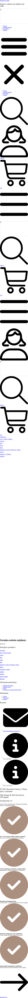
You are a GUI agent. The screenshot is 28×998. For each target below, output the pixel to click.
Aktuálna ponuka (7, 27)
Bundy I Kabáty (4, 676)
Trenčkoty (3, 437)
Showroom (6, 28)
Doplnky (2, 674)
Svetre (2, 441)
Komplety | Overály (5, 454)
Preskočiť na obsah (4, 0)
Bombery (2, 679)
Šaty (1, 443)
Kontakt (5, 30)
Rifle (1, 447)
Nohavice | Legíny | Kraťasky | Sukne (10, 450)
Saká (1, 445)
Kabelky (2, 456)
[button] (14, 60)
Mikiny (2, 452)
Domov (5, 26)
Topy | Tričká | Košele (6, 439)
